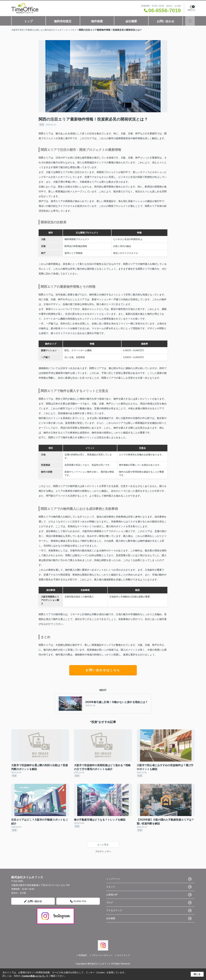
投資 (42, 124)
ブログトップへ (103, 851)
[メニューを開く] (190, 21)
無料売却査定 (62, 21)
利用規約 (83, 955)
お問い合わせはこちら (103, 670)
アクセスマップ (114, 910)
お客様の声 (111, 894)
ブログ (109, 902)
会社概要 (131, 21)
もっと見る (103, 844)
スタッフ (110, 886)
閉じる (197, 974)
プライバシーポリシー (102, 955)
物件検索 (97, 21)
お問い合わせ (165, 21)
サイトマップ (123, 955)
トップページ (113, 879)
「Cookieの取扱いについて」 (33, 976)
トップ (28, 21)
